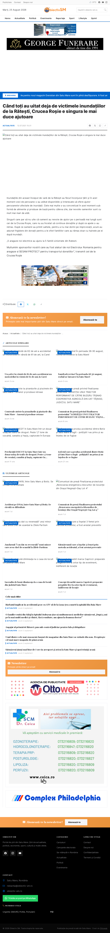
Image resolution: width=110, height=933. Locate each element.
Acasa (5, 333)
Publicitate (7, 2)
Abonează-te (90, 319)
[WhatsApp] (100, 126)
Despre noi (28, 2)
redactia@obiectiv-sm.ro (20, 885)
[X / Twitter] (95, 126)
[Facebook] (99, 2)
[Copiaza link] (105, 126)
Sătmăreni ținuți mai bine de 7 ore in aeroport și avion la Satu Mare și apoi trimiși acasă (50, 650)
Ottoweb (103, 928)
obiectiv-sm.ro (14, 891)
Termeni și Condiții (92, 857)
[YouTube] (103, 2)
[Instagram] (106, 2)
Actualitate (20, 18)
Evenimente (46, 18)
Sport (71, 18)
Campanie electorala (66, 847)
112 (51, 912)
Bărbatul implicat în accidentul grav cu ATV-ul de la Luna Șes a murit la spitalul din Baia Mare (53, 605)
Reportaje (60, 18)
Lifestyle (83, 18)
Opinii (94, 18)
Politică (32, 18)
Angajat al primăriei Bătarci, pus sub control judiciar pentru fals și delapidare (45, 627)
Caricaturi (61, 842)
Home (7, 18)
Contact (17, 2)
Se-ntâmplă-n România (67, 852)
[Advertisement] (55, 71)
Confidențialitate (91, 852)
